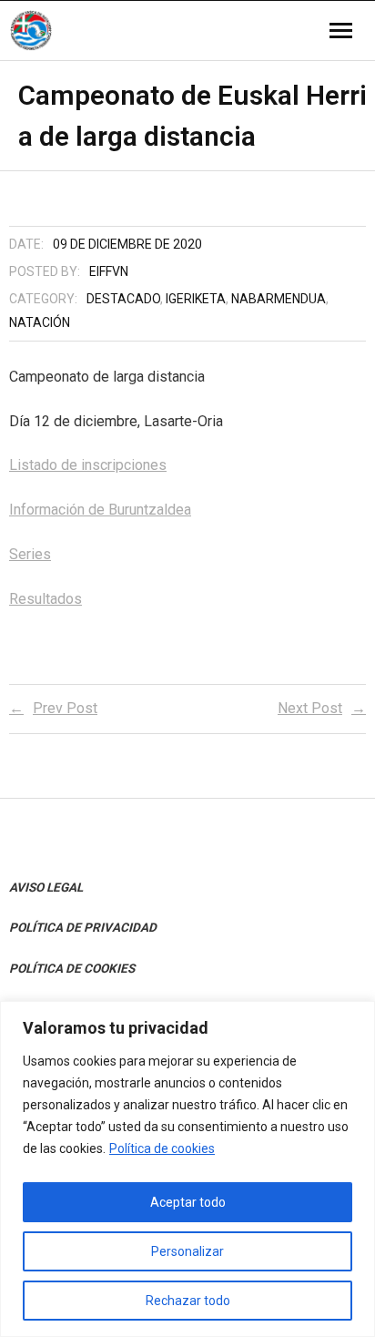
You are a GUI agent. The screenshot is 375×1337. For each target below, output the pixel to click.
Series (30, 554)
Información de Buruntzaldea (100, 509)
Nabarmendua (278, 298)
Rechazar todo (188, 1300)
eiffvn (108, 271)
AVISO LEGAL (46, 887)
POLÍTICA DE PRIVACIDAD (83, 927)
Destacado (123, 298)
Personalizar (187, 1251)
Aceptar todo (188, 1202)
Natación (39, 322)
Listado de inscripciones (88, 465)
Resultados (45, 598)
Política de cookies (162, 1148)
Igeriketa (196, 298)
